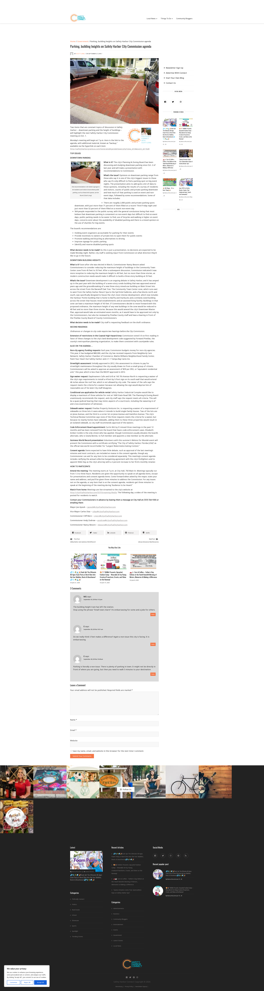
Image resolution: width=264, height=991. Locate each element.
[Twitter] (173, 102)
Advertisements (118, 908)
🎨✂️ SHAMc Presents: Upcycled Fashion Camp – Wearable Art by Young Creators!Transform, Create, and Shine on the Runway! (113, 576)
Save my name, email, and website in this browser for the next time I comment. (108, 751)
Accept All (40, 982)
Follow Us (127, 789)
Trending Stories (77, 936)
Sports (74, 926)
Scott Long (80, 54)
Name (73, 720)
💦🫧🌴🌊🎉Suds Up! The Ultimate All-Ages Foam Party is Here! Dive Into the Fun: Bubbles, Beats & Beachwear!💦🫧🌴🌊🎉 (83, 576)
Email (73, 730)
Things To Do (166, 18)
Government (82, 41)
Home (72, 41)
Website (73, 740)
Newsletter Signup (141, 986)
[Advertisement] (132, 6)
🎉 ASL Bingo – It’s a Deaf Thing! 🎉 (168, 189)
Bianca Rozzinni (77, 871)
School (74, 915)
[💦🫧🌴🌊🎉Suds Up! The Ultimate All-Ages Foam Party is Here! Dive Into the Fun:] (84, 561)
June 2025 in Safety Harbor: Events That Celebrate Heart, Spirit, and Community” (185, 191)
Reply (153, 614)
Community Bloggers (184, 18)
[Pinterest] (178, 855)
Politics (74, 904)
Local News (151, 18)
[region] (27, 976)
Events (115, 930)
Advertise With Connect (176, 73)
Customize (13, 982)
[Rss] (186, 855)
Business (116, 914)
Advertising (119, 986)
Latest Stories (89, 871)
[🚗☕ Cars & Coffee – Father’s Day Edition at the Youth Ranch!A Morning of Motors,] (143, 561)
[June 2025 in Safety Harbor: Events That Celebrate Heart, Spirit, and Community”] (186, 182)
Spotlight (75, 931)
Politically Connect (78, 899)
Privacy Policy (129, 986)
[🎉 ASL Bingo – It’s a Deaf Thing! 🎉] (169, 182)
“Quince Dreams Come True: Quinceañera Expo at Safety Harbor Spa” (186, 161)
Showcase (75, 920)
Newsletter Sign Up (174, 68)
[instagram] (180, 102)
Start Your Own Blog (175, 78)
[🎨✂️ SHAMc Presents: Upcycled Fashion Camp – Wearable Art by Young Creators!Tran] (113, 561)
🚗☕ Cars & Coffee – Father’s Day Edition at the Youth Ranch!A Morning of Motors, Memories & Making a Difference (143, 574)
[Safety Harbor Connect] (132, 961)
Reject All (27, 982)
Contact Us (171, 83)
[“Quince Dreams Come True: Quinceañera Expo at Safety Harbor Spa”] (186, 153)
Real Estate (76, 910)
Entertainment (118, 924)
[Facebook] (165, 102)
